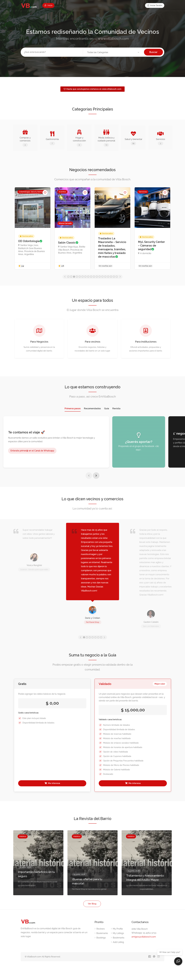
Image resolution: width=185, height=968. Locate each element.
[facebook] (149, 956)
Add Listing (118, 942)
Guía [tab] (106, 408)
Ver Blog (92, 903)
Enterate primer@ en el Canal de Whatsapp (32, 450)
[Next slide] (96, 475)
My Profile (118, 928)
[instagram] (158, 956)
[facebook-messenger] (154, 956)
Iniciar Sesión (156, 5)
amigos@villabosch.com (144, 936)
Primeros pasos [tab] (73, 408)
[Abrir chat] (178, 961)
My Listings (118, 933)
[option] (33, 228)
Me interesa (53, 783)
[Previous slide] (89, 475)
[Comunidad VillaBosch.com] (29, 5)
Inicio (49, 5)
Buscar (153, 52)
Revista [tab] (116, 408)
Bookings (101, 937)
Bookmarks (102, 933)
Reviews (100, 928)
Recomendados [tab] (92, 408)
